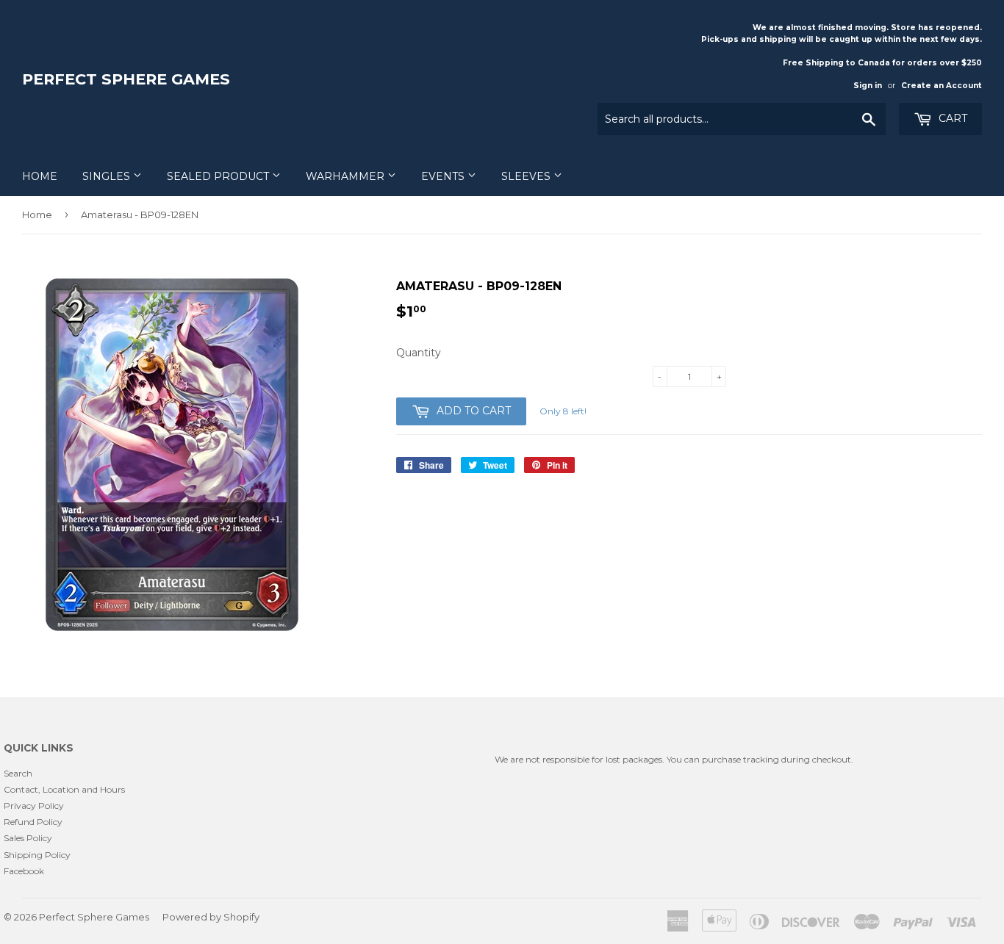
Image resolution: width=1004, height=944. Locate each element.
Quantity (418, 352)
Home (39, 176)
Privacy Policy (34, 805)
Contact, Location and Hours (64, 789)
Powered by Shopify (210, 917)
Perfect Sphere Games (126, 79)
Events (444, 176)
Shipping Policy (37, 854)
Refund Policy (33, 821)
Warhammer (346, 176)
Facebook (24, 870)
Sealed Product (219, 176)
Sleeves (527, 176)
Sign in (867, 85)
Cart (951, 118)
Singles (107, 176)
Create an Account (941, 85)
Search (18, 773)
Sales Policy (28, 837)
